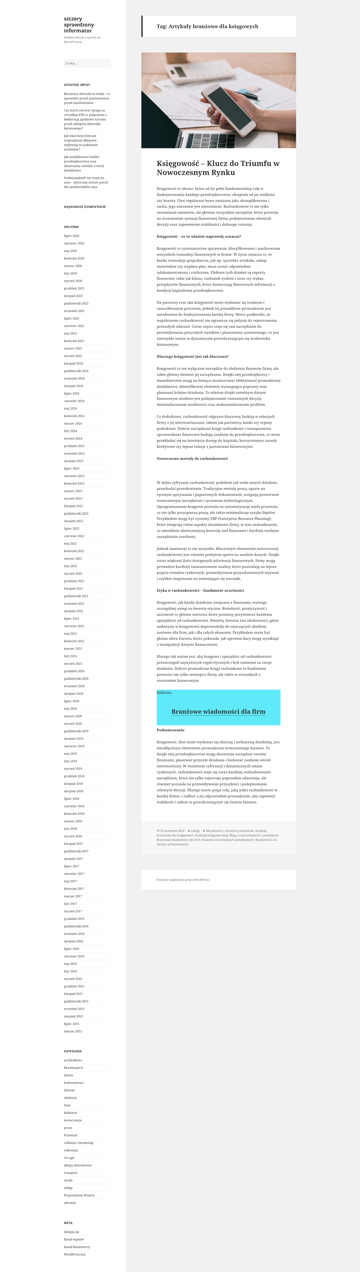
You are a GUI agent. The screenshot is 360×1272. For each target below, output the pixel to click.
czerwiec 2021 (74, 626)
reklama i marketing (78, 1143)
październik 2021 (76, 596)
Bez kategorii (73, 1068)
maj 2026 (70, 251)
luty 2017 (70, 904)
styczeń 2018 (73, 836)
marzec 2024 (73, 423)
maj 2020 (70, 709)
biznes (68, 1075)
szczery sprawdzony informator (79, 24)
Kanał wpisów (74, 1239)
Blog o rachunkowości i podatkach (254, 835)
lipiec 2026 (71, 236)
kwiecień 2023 (74, 483)
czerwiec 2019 (74, 746)
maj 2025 (70, 333)
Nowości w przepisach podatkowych (228, 840)
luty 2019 (70, 761)
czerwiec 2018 (74, 806)
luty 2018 (70, 829)
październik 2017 (76, 851)
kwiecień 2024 (74, 416)
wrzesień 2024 (74, 378)
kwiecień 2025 (74, 341)
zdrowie (70, 1203)
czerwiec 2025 (74, 326)
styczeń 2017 (73, 911)
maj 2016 (70, 964)
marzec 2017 (73, 896)
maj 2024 (70, 408)
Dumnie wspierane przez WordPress (183, 880)
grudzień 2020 (74, 671)
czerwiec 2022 (74, 536)
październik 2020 (76, 679)
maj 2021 (70, 633)
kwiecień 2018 (74, 814)
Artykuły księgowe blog (211, 835)
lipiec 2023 (71, 468)
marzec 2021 (73, 649)
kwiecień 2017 (74, 889)
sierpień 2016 (73, 941)
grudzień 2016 (74, 919)
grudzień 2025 (74, 288)
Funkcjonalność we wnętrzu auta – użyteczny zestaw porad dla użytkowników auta (86, 182)
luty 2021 (70, 656)
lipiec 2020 (71, 701)
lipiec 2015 (71, 1024)
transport (71, 1173)
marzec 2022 (73, 558)
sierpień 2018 (73, 791)
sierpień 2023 (73, 461)
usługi (68, 1188)
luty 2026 (70, 273)
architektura (73, 1060)
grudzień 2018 (74, 776)
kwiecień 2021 (74, 641)
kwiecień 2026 (74, 258)
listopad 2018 (73, 784)
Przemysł (70, 1135)
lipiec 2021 (71, 618)
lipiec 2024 (71, 393)
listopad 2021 (73, 588)
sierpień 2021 (73, 611)
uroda (68, 1180)
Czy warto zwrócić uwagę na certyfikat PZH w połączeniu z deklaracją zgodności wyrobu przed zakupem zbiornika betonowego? (85, 119)
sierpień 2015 (73, 1016)
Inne (67, 1105)
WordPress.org (74, 1254)
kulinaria (70, 1113)
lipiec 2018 (71, 799)
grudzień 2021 (74, 581)
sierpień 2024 (73, 386)
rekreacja (71, 1150)
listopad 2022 (73, 506)
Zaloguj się (71, 1232)
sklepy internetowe (78, 1165)
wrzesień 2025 (74, 311)
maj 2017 (70, 881)
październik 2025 (76, 303)
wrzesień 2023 (74, 453)
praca (68, 1128)
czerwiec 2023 (74, 476)
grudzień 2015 (74, 986)
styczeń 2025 (73, 356)
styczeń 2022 (73, 573)
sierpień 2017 (73, 859)
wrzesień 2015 (74, 1009)
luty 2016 (70, 971)
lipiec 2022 (71, 528)
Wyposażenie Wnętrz (79, 1195)
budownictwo (74, 1083)
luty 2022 (70, 566)
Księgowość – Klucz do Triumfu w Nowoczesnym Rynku (218, 167)
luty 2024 (70, 431)
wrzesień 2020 (74, 686)
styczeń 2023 (73, 498)
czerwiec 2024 (74, 401)
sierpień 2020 (73, 694)
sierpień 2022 (73, 521)
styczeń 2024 (73, 438)
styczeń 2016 (73, 979)
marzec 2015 (73, 1031)
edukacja (70, 1098)
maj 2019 (70, 754)
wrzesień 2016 (74, 934)
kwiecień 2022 (74, 551)
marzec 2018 (73, 821)
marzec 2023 (73, 491)
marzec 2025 (73, 348)
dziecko (69, 1090)
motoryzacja (73, 1120)
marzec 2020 (73, 716)
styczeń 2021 (73, 664)
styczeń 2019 (73, 769)
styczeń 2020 (73, 724)
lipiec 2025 (71, 318)
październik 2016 (76, 926)
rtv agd (69, 1158)
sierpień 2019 (73, 739)
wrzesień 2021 (74, 603)
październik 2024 (76, 371)
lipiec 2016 (71, 949)
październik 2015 (76, 1001)
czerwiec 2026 (74, 243)
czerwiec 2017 (74, 874)
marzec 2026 (73, 266)
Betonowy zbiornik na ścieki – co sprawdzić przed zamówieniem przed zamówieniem (87, 98)
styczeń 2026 (73, 281)
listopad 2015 (73, 994)
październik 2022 (76, 513)
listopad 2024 (73, 363)
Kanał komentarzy (77, 1247)
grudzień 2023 (74, 446)
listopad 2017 (73, 844)
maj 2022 (70, 543)
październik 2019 (76, 731)
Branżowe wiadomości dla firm (219, 711)
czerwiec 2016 (74, 956)
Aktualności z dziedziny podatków (230, 831)
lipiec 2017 (71, 866)
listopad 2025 (73, 296)
